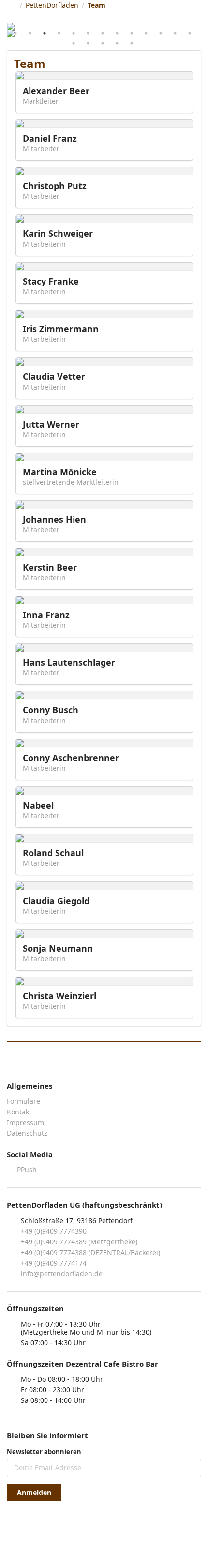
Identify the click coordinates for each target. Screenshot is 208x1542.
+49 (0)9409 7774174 (54, 1263)
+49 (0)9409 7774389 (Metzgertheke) (79, 1241)
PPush (26, 1170)
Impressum (25, 1122)
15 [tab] (88, 43)
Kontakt (19, 1111)
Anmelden (34, 1492)
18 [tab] (131, 43)
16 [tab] (102, 43)
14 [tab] (73, 43)
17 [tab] (117, 43)
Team (96, 5)
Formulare (23, 1101)
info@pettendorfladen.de (62, 1273)
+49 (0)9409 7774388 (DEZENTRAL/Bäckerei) (90, 1252)
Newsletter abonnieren (44, 1451)
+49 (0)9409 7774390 (54, 1231)
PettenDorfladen (52, 5)
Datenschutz (27, 1133)
